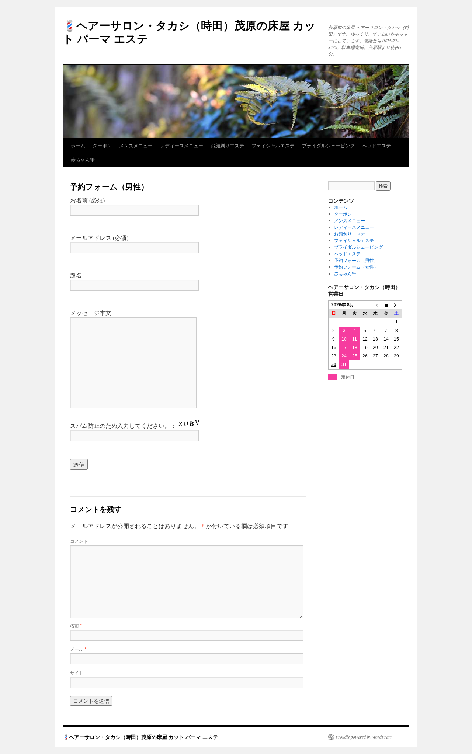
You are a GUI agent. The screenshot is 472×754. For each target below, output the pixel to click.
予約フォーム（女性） (356, 267)
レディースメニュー (181, 145)
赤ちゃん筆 (83, 159)
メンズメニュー (136, 145)
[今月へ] (386, 305)
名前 (76, 625)
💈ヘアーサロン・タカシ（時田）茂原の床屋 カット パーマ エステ (189, 31)
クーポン (102, 145)
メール (78, 649)
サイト (76, 672)
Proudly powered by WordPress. (364, 737)
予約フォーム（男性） (356, 260)
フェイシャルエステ (273, 145)
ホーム (78, 145)
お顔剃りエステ (227, 145)
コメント (79, 541)
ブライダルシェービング (328, 145)
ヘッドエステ (376, 145)
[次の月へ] (396, 305)
